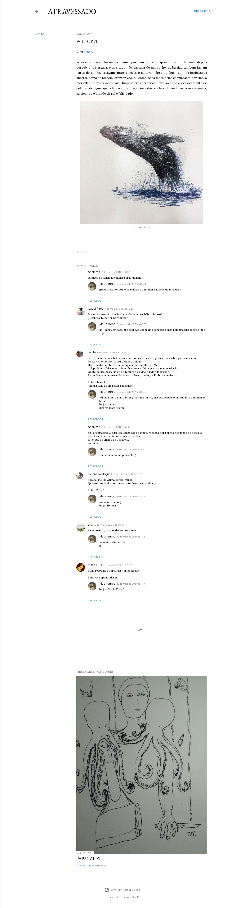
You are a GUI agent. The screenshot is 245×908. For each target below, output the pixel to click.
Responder (95, 300)
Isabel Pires (95, 308)
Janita (92, 352)
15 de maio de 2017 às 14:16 (131, 583)
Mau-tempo (107, 283)
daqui (147, 227)
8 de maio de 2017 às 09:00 (132, 391)
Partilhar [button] (39, 34)
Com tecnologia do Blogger (125, 889)
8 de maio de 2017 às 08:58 (132, 324)
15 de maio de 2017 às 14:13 (131, 449)
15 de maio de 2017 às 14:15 (131, 496)
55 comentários (97, 865)
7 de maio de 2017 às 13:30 (116, 272)
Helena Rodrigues (100, 474)
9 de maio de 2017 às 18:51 (115, 427)
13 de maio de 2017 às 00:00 (116, 565)
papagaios (88, 858)
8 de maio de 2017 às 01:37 (111, 352)
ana (90, 524)
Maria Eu (94, 565)
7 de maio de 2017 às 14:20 (119, 308)
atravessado (72, 11)
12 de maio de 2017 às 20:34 (109, 524)
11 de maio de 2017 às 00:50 (129, 474)
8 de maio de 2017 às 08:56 (131, 283)
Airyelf (135, 897)
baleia (88, 52)
